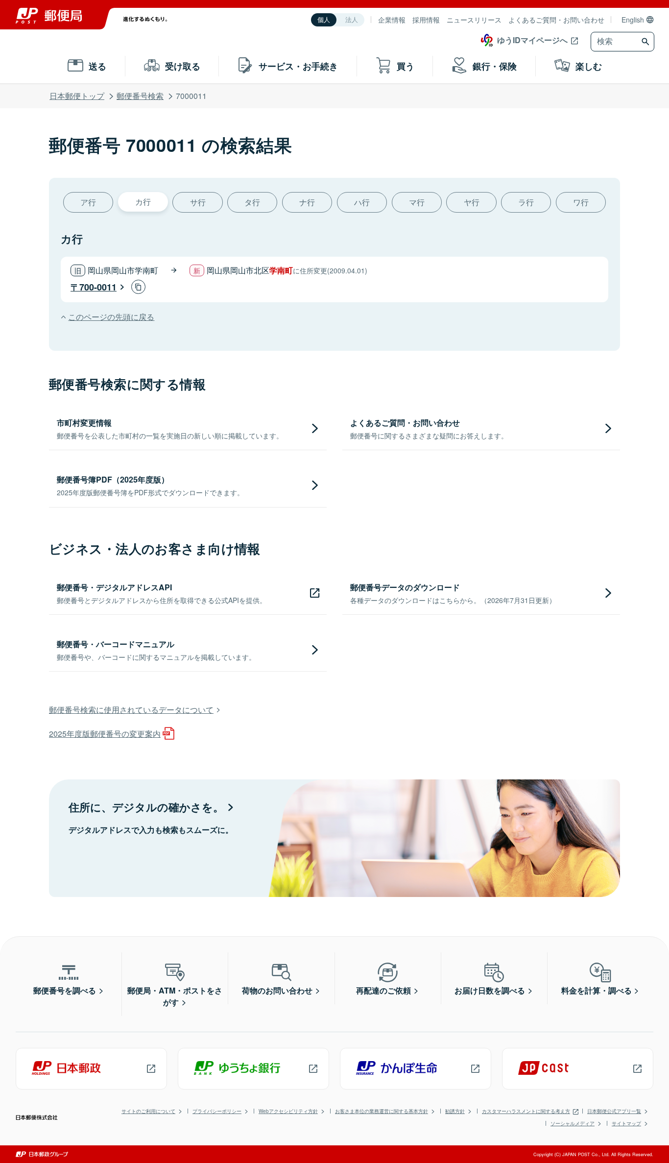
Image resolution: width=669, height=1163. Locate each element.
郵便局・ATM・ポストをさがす (174, 996)
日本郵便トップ (76, 95)
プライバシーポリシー (216, 1111)
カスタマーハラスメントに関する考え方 (526, 1111)
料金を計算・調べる (596, 990)
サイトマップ (626, 1123)
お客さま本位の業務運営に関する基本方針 (381, 1111)
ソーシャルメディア (572, 1123)
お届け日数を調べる (489, 990)
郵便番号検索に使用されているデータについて (131, 709)
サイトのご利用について (148, 1111)
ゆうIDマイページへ (532, 40)
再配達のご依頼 (383, 990)
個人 (323, 20)
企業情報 (392, 19)
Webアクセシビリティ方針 (288, 1111)
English (632, 19)
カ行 (143, 201)
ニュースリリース (474, 19)
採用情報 (426, 19)
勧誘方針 (455, 1111)
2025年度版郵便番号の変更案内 (105, 733)
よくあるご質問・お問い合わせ (556, 19)
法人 (351, 20)
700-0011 (98, 287)
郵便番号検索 (140, 95)
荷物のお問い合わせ (277, 990)
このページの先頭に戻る (111, 316)
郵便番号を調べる (64, 990)
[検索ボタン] (647, 41)
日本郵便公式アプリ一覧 (614, 1111)
